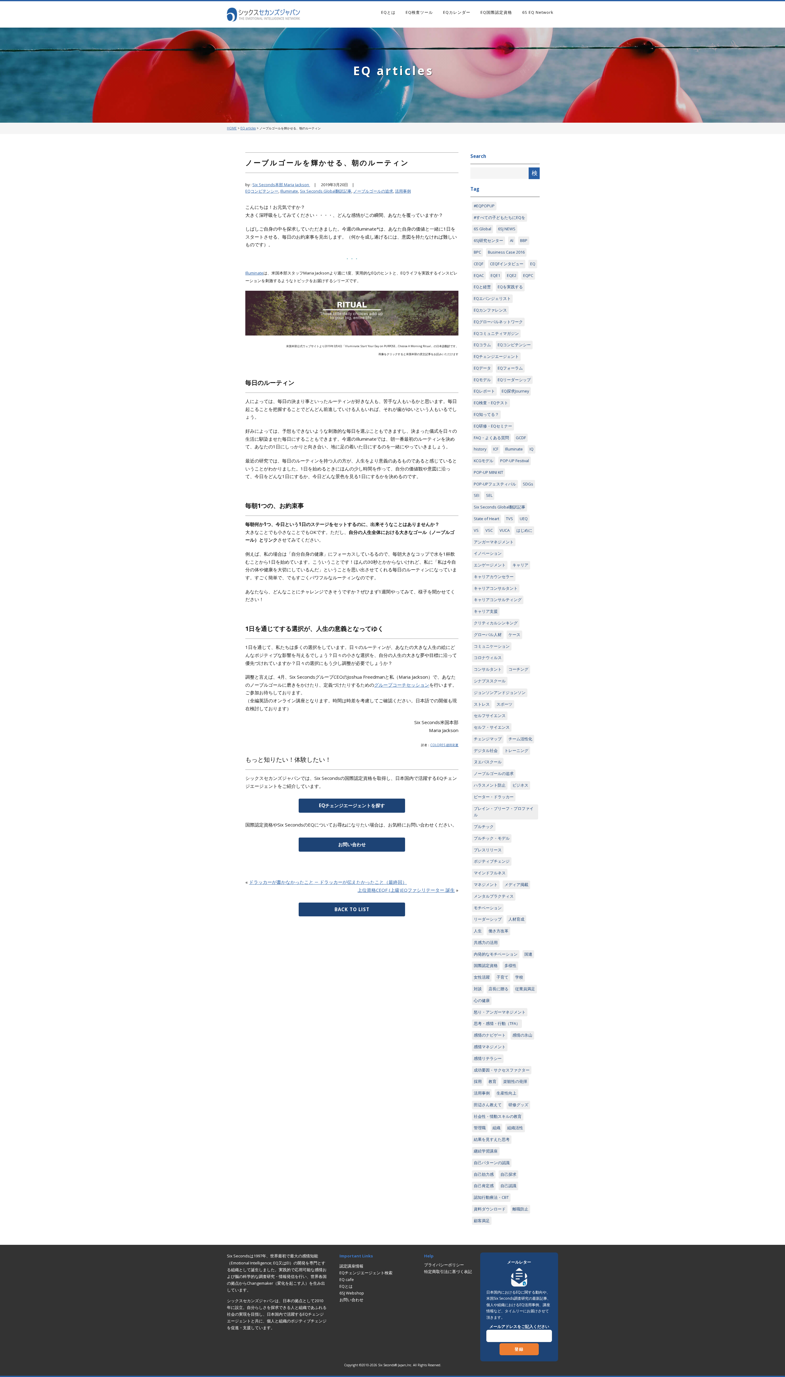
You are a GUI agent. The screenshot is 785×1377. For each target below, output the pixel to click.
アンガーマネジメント (494, 542)
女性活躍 (482, 977)
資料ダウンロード (490, 1209)
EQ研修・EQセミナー (493, 426)
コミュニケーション (492, 646)
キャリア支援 (486, 611)
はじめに (524, 530)
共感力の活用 (486, 942)
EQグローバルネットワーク (498, 321)
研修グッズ (518, 1104)
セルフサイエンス (490, 715)
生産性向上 (506, 1093)
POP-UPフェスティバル (495, 484)
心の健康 (482, 1000)
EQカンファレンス (490, 310)
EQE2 (511, 275)
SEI (476, 495)
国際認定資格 (486, 965)
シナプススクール (490, 681)
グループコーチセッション (401, 685)
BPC (477, 252)
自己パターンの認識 (492, 1162)
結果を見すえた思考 (492, 1139)
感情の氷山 (522, 1035)
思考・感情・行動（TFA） (497, 1023)
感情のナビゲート (490, 1035)
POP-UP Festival (514, 460)
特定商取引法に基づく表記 (448, 1271)
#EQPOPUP (484, 206)
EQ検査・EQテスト (491, 402)
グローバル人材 (488, 634)
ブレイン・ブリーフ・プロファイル (504, 812)
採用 (478, 1081)
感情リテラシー (488, 1058)
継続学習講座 (486, 1151)
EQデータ (482, 368)
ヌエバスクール (488, 762)
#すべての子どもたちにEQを (499, 217)
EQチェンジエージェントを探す (352, 805)
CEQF (478, 264)
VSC (489, 530)
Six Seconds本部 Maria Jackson (281, 184)
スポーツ (504, 704)
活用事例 (403, 191)
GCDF (521, 437)
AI (511, 240)
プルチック (484, 826)
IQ (532, 449)
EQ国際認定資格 (496, 12)
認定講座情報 (351, 1266)
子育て (502, 977)
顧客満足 (482, 1220)
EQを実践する (510, 287)
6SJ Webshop (351, 1293)
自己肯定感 (484, 1185)
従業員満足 (525, 989)
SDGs (528, 484)
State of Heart (486, 518)
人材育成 (516, 919)
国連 (528, 954)
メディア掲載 (516, 884)
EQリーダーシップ (514, 379)
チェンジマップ (488, 739)
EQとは (388, 12)
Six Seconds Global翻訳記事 (325, 191)
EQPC (528, 275)
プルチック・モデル (492, 838)
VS (476, 530)
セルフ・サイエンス (492, 727)
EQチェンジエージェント (496, 356)
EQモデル (482, 379)
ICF (495, 449)
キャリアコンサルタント (496, 588)
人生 (478, 931)
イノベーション (488, 553)
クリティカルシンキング (496, 623)
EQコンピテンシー (261, 191)
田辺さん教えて (488, 1104)
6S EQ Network (537, 12)
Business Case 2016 (506, 252)
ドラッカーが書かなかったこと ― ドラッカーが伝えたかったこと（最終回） (328, 882)
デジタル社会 (486, 750)
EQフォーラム (510, 368)
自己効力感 (484, 1174)
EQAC (479, 275)
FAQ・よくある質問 (491, 437)
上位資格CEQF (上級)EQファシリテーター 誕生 (406, 890)
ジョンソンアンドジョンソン (500, 692)
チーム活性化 (520, 739)
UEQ (524, 518)
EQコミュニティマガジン (496, 333)
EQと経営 (482, 287)
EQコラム (482, 344)
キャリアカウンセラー (494, 576)
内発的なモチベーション (496, 954)
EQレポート (484, 391)
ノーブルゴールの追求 (373, 191)
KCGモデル (483, 460)
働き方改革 (498, 931)
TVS (509, 518)
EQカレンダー (456, 12)
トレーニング (516, 750)
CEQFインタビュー (506, 264)
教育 (492, 1081)
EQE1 (495, 275)
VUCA (505, 530)
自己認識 (508, 1185)
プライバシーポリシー (444, 1265)
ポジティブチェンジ (492, 861)
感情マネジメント (490, 1046)
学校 (519, 977)
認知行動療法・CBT (491, 1197)
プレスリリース (488, 850)
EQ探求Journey (515, 391)
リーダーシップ (488, 919)
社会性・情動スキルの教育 (498, 1116)
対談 (478, 989)
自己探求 (508, 1174)
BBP (523, 240)
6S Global (482, 229)
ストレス (482, 704)
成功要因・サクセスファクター (502, 1070)
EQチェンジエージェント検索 (365, 1272)
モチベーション (488, 908)
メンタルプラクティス (494, 896)
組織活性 (515, 1127)
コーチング (518, 669)
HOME (232, 128)
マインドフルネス (490, 873)
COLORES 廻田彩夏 (444, 745)
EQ (532, 264)
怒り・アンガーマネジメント (500, 1012)
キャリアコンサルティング (498, 599)
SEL (489, 495)
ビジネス (520, 785)
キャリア (520, 565)
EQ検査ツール (419, 12)
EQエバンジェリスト (492, 298)
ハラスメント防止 (490, 785)
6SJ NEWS (506, 229)
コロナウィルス (488, 657)
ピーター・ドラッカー (494, 797)
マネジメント (486, 884)
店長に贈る (498, 989)
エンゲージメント (490, 565)
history (480, 449)
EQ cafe (346, 1279)
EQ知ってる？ (486, 414)
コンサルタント (488, 669)
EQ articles (248, 128)
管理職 (480, 1127)
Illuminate (289, 191)
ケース (514, 634)
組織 (496, 1127)
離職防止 (520, 1209)
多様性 (510, 965)
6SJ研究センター (488, 240)
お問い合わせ (352, 844)
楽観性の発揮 (515, 1081)
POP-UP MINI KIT (488, 472)
